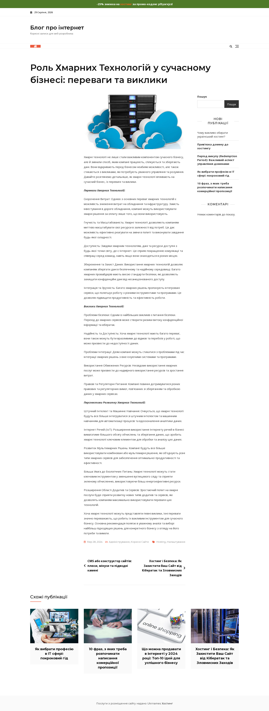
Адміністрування (119, 541)
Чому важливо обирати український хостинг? (212, 134)
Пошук (202, 96)
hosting (161, 541)
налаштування (176, 541)
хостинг (126, 4)
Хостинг (167, 703)
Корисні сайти (140, 541)
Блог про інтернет (57, 27)
